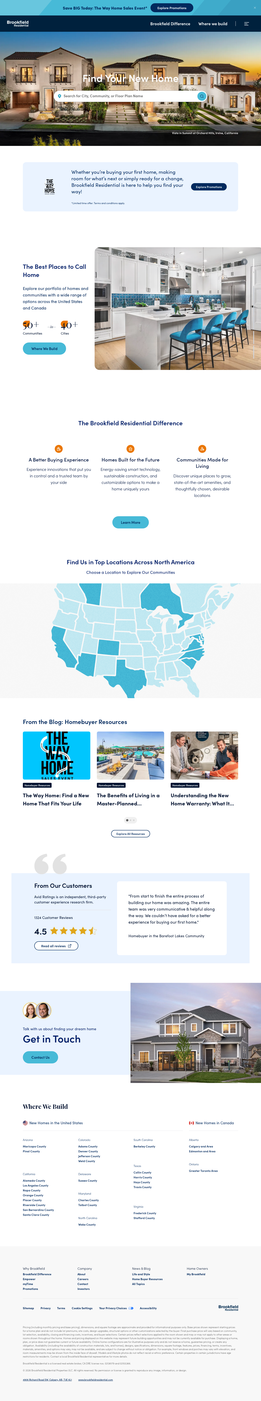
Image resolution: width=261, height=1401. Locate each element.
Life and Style (141, 1274)
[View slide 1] (253, 265)
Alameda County (34, 1180)
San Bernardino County (38, 1210)
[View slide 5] (253, 323)
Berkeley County (144, 1146)
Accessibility (148, 1308)
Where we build (212, 23)
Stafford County (144, 1218)
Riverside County (34, 1205)
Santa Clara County (36, 1215)
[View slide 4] (253, 308)
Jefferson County (89, 1156)
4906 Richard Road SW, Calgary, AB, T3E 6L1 (47, 1379)
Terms (61, 1308)
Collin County (142, 1172)
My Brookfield (196, 1274)
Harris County (143, 1177)
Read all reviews (53, 946)
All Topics (138, 1283)
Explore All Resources (130, 834)
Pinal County (31, 1151)
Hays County (142, 1182)
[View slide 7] (253, 352)
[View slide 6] (253, 337)
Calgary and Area (201, 1146)
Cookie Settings (82, 1308)
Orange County (33, 1195)
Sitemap (28, 1308)
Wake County (87, 1224)
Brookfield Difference (170, 23)
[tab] (127, 820)
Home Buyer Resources (147, 1279)
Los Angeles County (35, 1185)
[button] (244, 262)
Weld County (86, 1161)
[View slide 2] (253, 279)
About (81, 1274)
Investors (83, 1288)
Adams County (87, 1146)
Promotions (30, 1288)
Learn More (130, 522)
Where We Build (44, 348)
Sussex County (87, 1180)
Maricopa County (34, 1146)
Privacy (46, 1308)
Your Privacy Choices (113, 1308)
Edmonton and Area (202, 1151)
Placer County (32, 1200)
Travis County (143, 1187)
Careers (82, 1279)
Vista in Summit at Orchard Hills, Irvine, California (205, 132)
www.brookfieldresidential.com (95, 1379)
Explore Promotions (171, 7)
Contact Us (40, 1057)
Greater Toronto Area (203, 1171)
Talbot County (87, 1205)
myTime (28, 1283)
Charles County (88, 1200)
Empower (29, 1279)
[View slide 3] (253, 294)
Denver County (88, 1151)
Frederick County (145, 1213)
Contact (82, 1283)
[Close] (254, 7)
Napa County (31, 1190)
